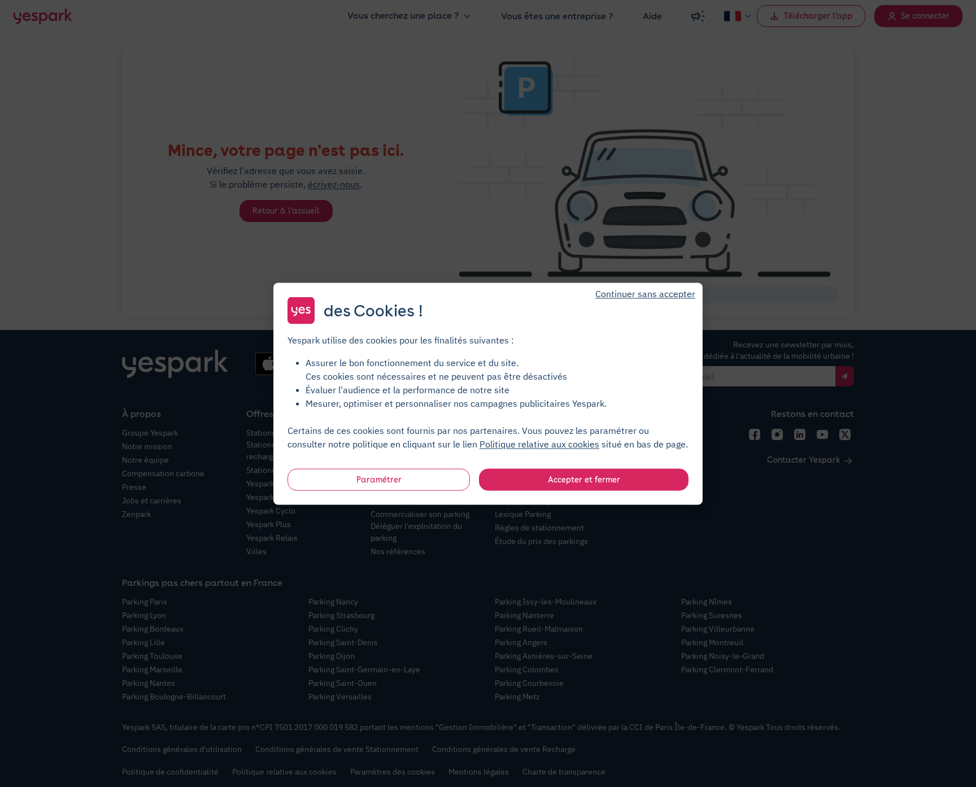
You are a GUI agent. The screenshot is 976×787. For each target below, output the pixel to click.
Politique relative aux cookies (539, 443)
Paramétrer (379, 479)
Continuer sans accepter (645, 293)
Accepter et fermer (584, 479)
